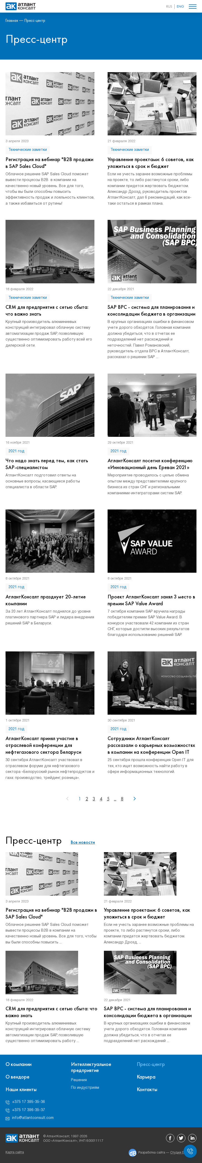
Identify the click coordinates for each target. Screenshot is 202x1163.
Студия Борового (183, 1152)
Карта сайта (15, 1152)
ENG (180, 6)
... (115, 799)
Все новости (83, 842)
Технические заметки (27, 150)
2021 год (16, 451)
